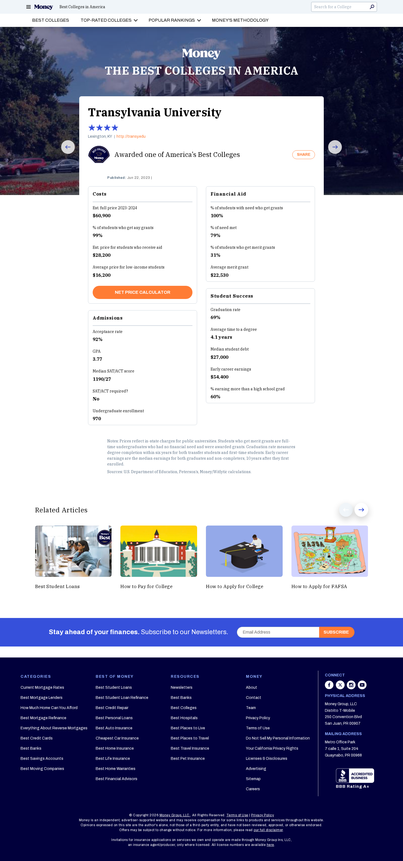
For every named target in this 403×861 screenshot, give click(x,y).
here (270, 845)
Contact (253, 698)
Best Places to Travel (190, 738)
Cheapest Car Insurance (117, 738)
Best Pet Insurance (188, 758)
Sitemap (253, 779)
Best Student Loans (114, 687)
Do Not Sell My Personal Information (278, 738)
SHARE (303, 155)
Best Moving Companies (42, 769)
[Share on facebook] (330, 687)
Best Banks (31, 748)
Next (331, 153)
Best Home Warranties (115, 769)
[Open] (28, 7)
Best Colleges (50, 20)
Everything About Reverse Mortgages (54, 728)
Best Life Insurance (113, 758)
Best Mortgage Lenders (42, 698)
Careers (253, 789)
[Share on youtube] (362, 687)
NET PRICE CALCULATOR (142, 292)
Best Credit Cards (37, 738)
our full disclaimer (268, 830)
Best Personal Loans (114, 718)
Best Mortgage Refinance (43, 718)
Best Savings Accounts (42, 758)
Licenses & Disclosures (266, 758)
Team (251, 708)
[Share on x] (341, 687)
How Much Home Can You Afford (49, 708)
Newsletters (181, 687)
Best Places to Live (188, 728)
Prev (64, 153)
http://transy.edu (131, 137)
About (251, 687)
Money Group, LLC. (175, 815)
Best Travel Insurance (190, 748)
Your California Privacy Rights (272, 748)
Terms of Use (258, 728)
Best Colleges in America (82, 6)
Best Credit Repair (112, 708)
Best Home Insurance (115, 748)
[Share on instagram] (352, 687)
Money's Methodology (240, 20)
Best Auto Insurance (114, 728)
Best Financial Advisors (116, 779)
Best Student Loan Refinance (122, 698)
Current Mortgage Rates (42, 687)
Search (372, 7)
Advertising (256, 769)
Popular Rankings (172, 20)
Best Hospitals (184, 718)
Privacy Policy (258, 718)
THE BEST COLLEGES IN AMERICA (202, 70)
